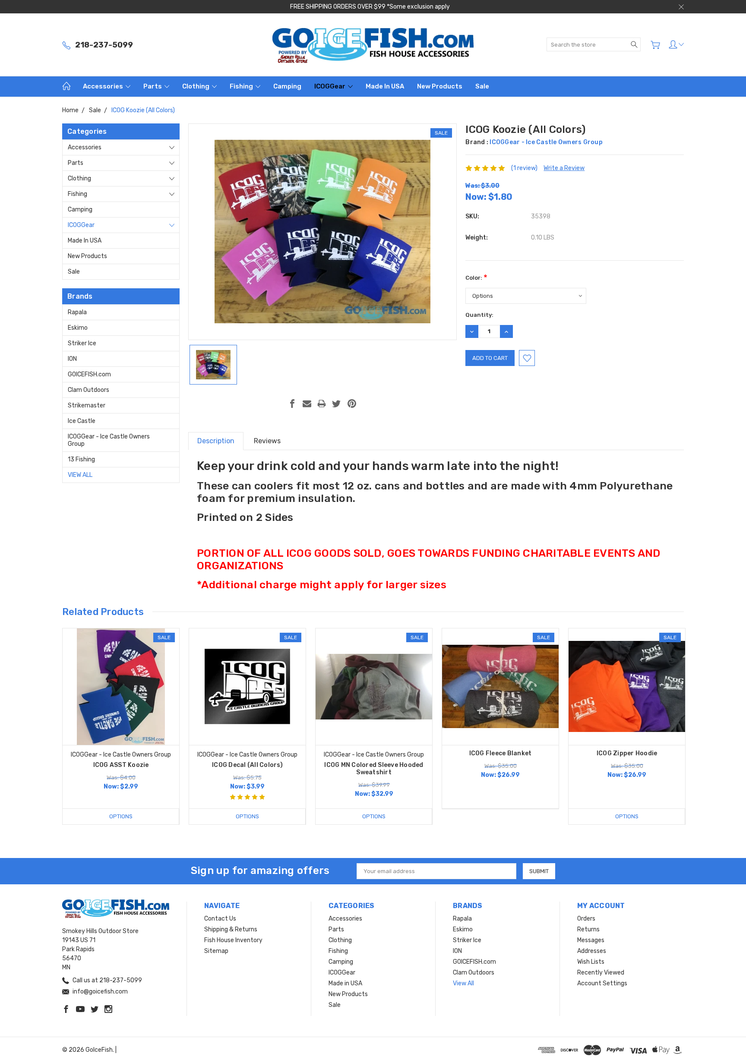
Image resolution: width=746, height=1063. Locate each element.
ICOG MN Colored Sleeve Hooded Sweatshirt (373, 768)
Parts (153, 86)
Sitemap (216, 951)
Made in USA (385, 86)
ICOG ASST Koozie (121, 765)
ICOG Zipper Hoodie (627, 753)
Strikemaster (86, 405)
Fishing (242, 86)
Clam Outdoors (88, 390)
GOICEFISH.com (89, 374)
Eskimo (78, 327)
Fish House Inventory (233, 940)
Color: (476, 278)
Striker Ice (82, 343)
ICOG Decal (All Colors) (247, 765)
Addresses (591, 951)
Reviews (267, 441)
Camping (287, 86)
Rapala (77, 312)
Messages (590, 940)
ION (72, 359)
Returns (588, 929)
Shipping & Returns (230, 929)
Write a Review (564, 168)
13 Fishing (81, 459)
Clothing (196, 86)
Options (121, 816)
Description (215, 441)
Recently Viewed (600, 972)
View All (80, 475)
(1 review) (524, 168)
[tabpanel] (121, 727)
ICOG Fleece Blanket (500, 753)
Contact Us (220, 918)
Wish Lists (590, 961)
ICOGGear (330, 86)
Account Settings (602, 983)
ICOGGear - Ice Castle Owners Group (109, 440)
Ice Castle (81, 421)
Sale (482, 86)
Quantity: (479, 315)
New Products (439, 86)
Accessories (103, 86)
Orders (586, 918)
